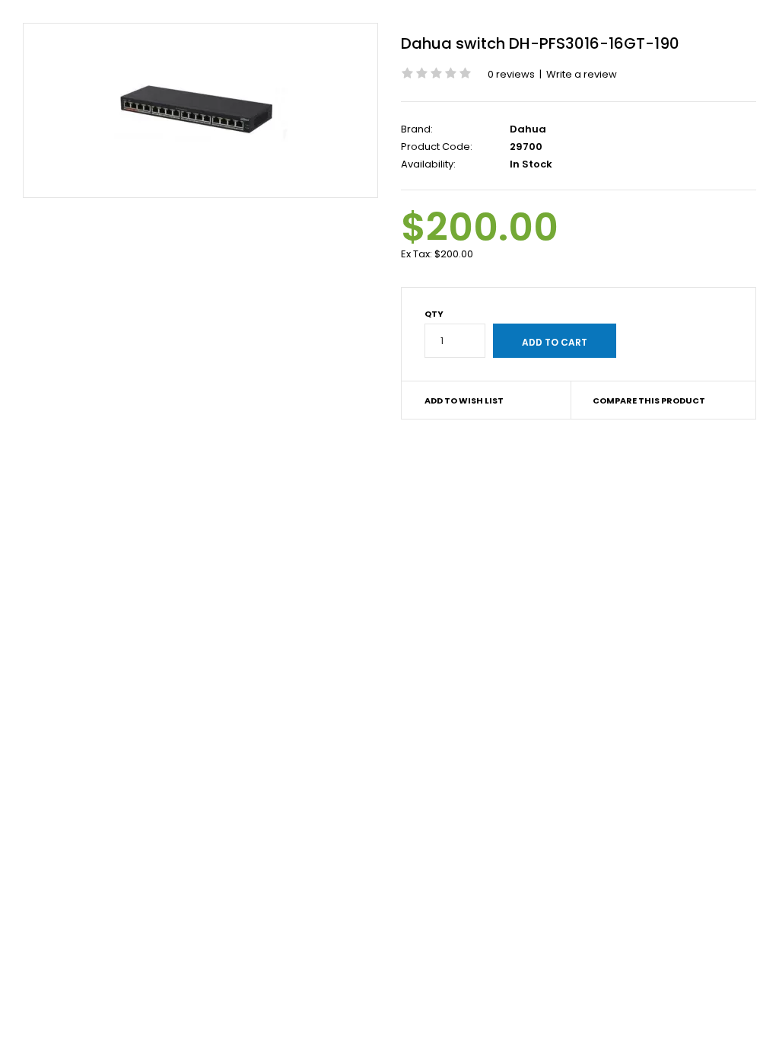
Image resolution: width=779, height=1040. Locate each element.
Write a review (581, 74)
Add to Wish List (464, 400)
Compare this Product (649, 400)
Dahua (528, 129)
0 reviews (511, 74)
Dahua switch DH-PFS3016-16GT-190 (540, 43)
